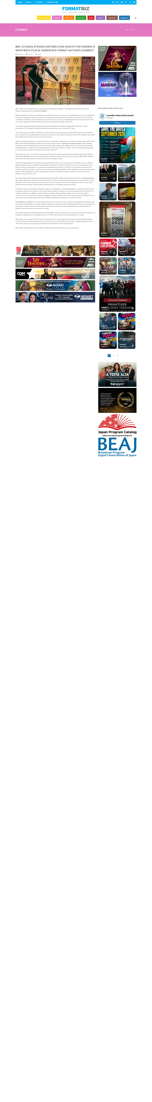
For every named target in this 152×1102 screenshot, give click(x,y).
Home (19, 2)
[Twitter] (126, 2)
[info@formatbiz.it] (134, 2)
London (39, 54)
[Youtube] (122, 2)
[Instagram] (117, 2)
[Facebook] (130, 2)
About (29, 2)
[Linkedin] (113, 2)
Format (30, 54)
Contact (39, 2)
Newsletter (52, 2)
